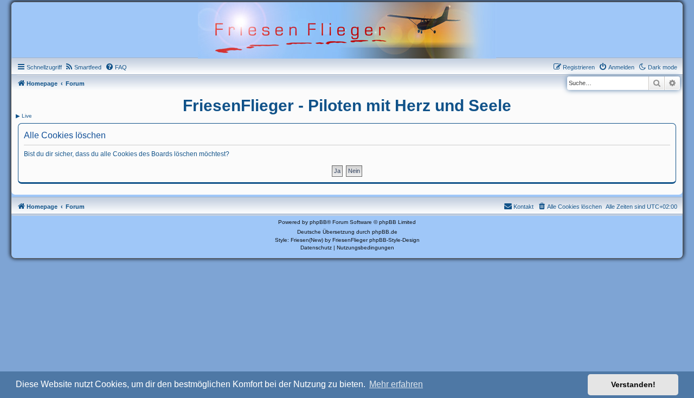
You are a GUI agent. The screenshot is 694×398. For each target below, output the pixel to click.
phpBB (318, 222)
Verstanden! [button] (633, 384)
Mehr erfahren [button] (396, 384)
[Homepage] (347, 29)
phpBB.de (384, 232)
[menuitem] (83, 67)
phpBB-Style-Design (394, 240)
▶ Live (24, 116)
